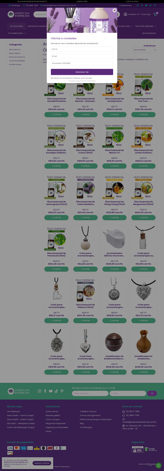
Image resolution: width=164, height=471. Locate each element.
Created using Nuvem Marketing (82, 81)
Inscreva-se (82, 71)
